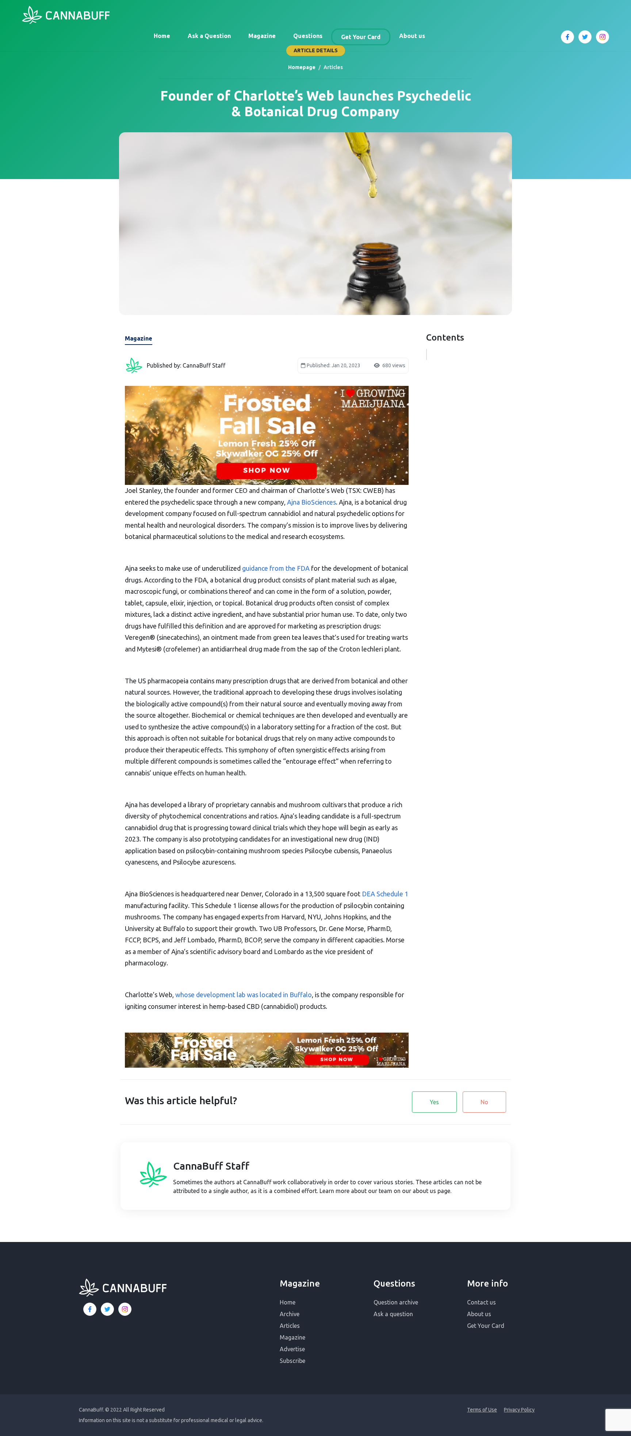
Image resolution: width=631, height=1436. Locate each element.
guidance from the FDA (276, 568)
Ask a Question (209, 36)
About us (412, 36)
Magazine (262, 36)
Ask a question (393, 1314)
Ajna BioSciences (311, 502)
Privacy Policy (519, 1410)
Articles (290, 1325)
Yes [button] (434, 1102)
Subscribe (292, 1360)
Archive (289, 1314)
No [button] (484, 1102)
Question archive (396, 1302)
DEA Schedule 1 (385, 893)
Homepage (302, 67)
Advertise (292, 1349)
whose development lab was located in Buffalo (243, 994)
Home (162, 36)
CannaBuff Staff (211, 1165)
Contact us (481, 1302)
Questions (307, 36)
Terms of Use (482, 1410)
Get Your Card (360, 37)
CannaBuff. (91, 1410)
